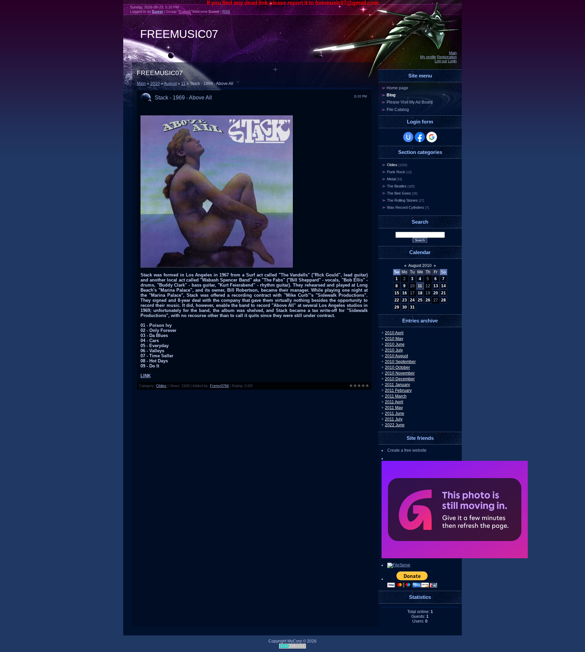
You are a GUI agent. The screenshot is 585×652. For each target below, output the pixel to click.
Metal (391, 179)
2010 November (400, 373)
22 (396, 300)
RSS (226, 11)
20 (435, 293)
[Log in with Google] (431, 137)
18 (420, 293)
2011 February (398, 390)
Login (452, 61)
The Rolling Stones (402, 200)
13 (435, 286)
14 (443, 286)
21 (443, 293)
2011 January (397, 384)
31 (412, 307)
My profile (428, 57)
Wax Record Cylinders (405, 207)
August (170, 83)
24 (412, 300)
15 (396, 293)
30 (404, 307)
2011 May (394, 407)
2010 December (400, 379)
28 (443, 300)
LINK (145, 375)
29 (396, 307)
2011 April (394, 402)
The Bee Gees (399, 193)
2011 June (394, 413)
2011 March (396, 396)
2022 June (395, 425)
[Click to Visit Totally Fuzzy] (455, 557)
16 (404, 293)
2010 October (397, 367)
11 (183, 83)
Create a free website (407, 450)
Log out (441, 61)
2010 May (394, 338)
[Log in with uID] (408, 137)
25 (420, 300)
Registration (447, 57)
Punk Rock (396, 172)
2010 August (396, 356)
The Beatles (397, 186)
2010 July (394, 350)
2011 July (394, 419)
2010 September (400, 361)
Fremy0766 (219, 386)
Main (453, 53)
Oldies (161, 386)
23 (404, 300)
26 (428, 300)
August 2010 (420, 265)
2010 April (394, 333)
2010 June (395, 344)
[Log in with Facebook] (420, 137)
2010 (155, 83)
